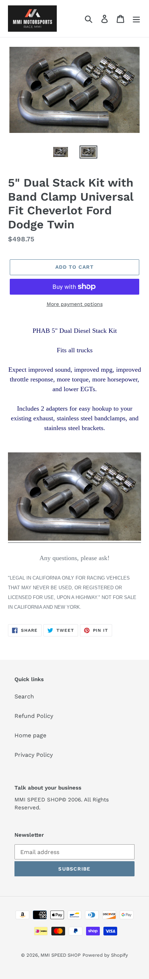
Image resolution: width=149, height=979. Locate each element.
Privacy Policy (33, 754)
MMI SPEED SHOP (61, 955)
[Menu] (136, 18)
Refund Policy (33, 715)
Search (24, 696)
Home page (30, 735)
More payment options (75, 304)
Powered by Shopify (105, 955)
